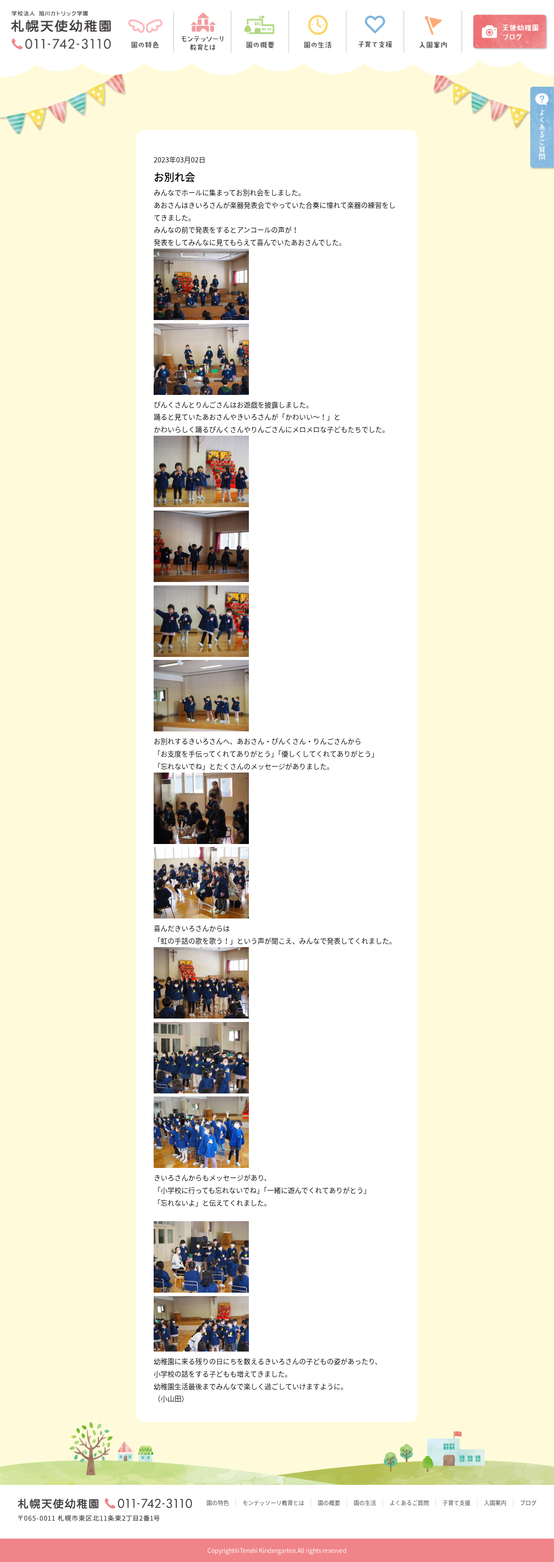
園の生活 (365, 1502)
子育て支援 (456, 1502)
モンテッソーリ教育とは (273, 1502)
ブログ (528, 1502)
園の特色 (217, 1502)
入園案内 (495, 1502)
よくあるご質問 (409, 1502)
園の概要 (329, 1502)
